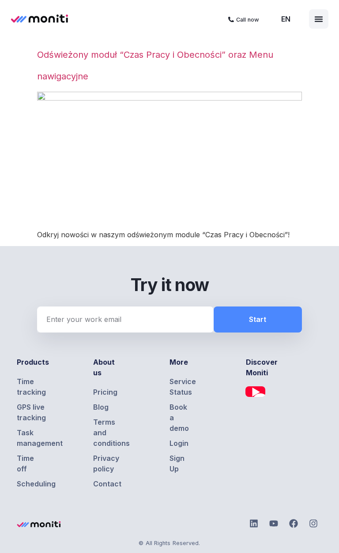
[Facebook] (293, 523)
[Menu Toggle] (318, 19)
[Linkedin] (254, 523)
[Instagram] (313, 523)
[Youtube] (273, 523)
